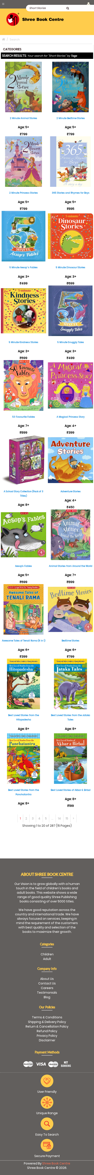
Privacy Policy (47, 1035)
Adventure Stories (71, 491)
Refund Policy (47, 1031)
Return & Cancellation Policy (47, 1026)
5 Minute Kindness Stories (23, 342)
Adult (47, 959)
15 (67, 818)
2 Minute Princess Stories (23, 192)
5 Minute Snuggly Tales (70, 342)
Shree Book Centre (56, 1163)
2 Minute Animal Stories (23, 118)
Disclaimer (47, 1040)
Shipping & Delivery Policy (47, 1022)
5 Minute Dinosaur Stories (70, 267)
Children (47, 954)
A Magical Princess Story (71, 417)
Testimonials (47, 992)
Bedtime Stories (70, 640)
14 (59, 818)
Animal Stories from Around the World (70, 566)
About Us (47, 979)
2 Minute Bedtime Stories (70, 118)
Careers (47, 988)
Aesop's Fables (23, 566)
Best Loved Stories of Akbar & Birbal (71, 790)
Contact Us (47, 983)
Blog (47, 997)
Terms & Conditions (47, 1017)
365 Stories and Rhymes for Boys (70, 192)
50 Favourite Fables (23, 417)
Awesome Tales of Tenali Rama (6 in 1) (23, 640)
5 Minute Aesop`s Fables (23, 267)
